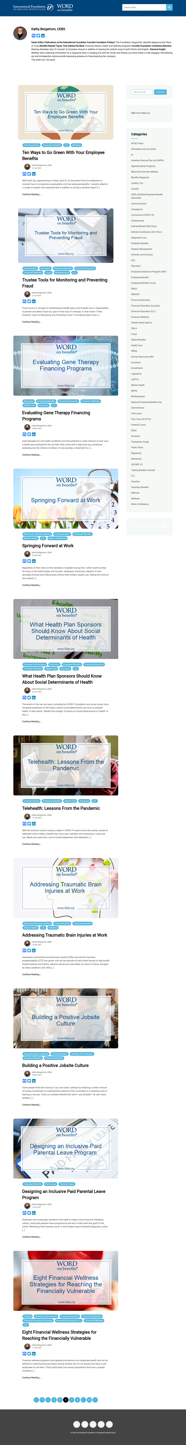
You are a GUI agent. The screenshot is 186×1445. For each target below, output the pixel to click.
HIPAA (134, 351)
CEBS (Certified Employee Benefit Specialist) (147, 196)
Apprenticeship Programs (36, 1054)
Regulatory (136, 453)
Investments (137, 368)
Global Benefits (138, 339)
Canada (27, 1316)
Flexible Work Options (141, 322)
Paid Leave (50, 1184)
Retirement (136, 459)
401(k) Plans (137, 143)
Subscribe (160, 92)
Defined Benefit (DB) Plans (144, 226)
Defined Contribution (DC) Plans (146, 232)
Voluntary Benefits (54, 1058)
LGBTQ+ (135, 379)
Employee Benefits (52, 145)
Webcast (135, 493)
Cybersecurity (30, 268)
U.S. (66, 145)
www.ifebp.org (143, 113)
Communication (31, 145)
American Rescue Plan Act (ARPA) (147, 160)
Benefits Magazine (140, 177)
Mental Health (30, 538)
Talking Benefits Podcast (143, 470)
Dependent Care (138, 237)
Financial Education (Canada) (38, 1320)
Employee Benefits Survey (143, 283)
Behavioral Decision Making (37, 534)
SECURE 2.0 (137, 464)
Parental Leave (67, 1184)
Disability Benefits (139, 243)
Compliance (137, 209)
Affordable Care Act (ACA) (143, 149)
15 (89, 1400)
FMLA (134, 328)
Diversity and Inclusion (35, 664)
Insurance (43, 405)
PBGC (134, 430)
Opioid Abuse (137, 407)
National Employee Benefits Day (146, 402)
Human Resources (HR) (142, 356)
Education (45, 268)
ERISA (134, 288)
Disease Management (141, 249)
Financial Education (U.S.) (68, 1320)
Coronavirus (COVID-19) (142, 215)
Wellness (76, 145)
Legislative (136, 373)
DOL (133, 260)
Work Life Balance (57, 538)
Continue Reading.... (31, 194)
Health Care (29, 405)
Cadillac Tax (137, 183)
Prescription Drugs (140, 442)
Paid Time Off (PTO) (141, 419)
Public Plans (137, 447)
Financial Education (85, 268)
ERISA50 (135, 294)
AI (132, 155)
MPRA (134, 391)
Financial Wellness (33, 272)
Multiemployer (62, 272)
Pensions (135, 436)
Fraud (48, 272)
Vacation (135, 481)
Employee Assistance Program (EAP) (148, 271)
